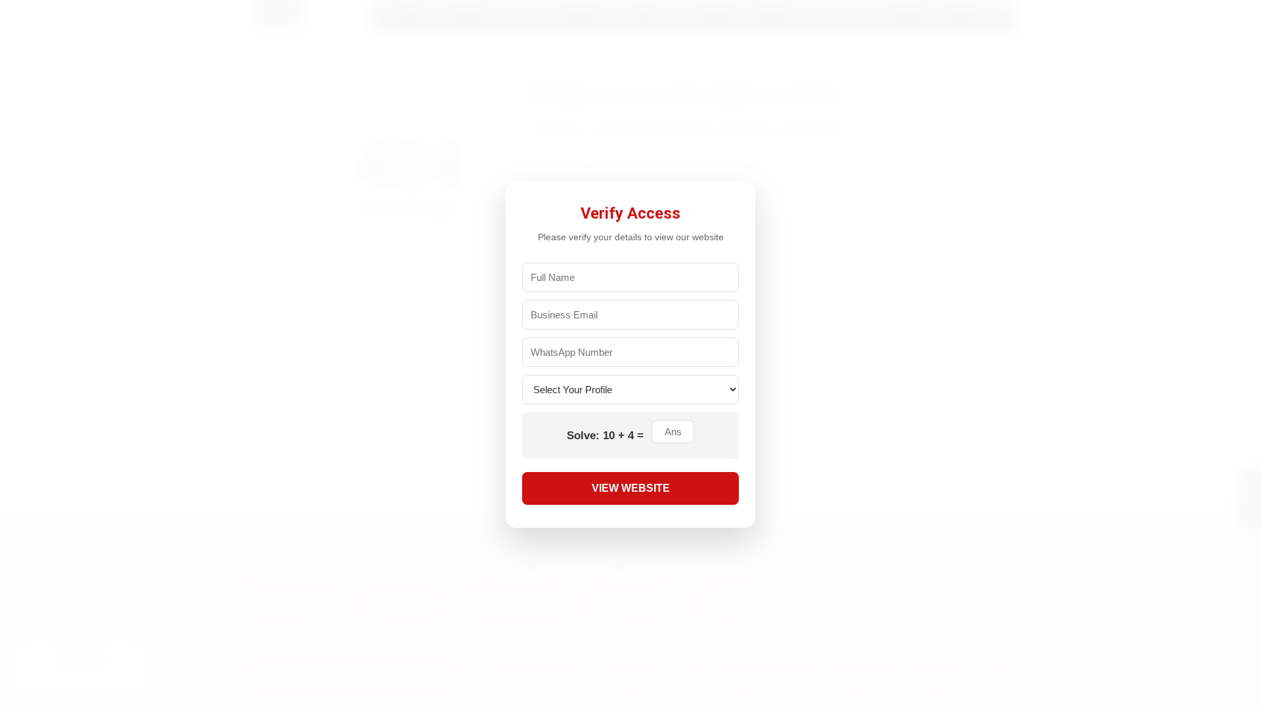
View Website (631, 488)
